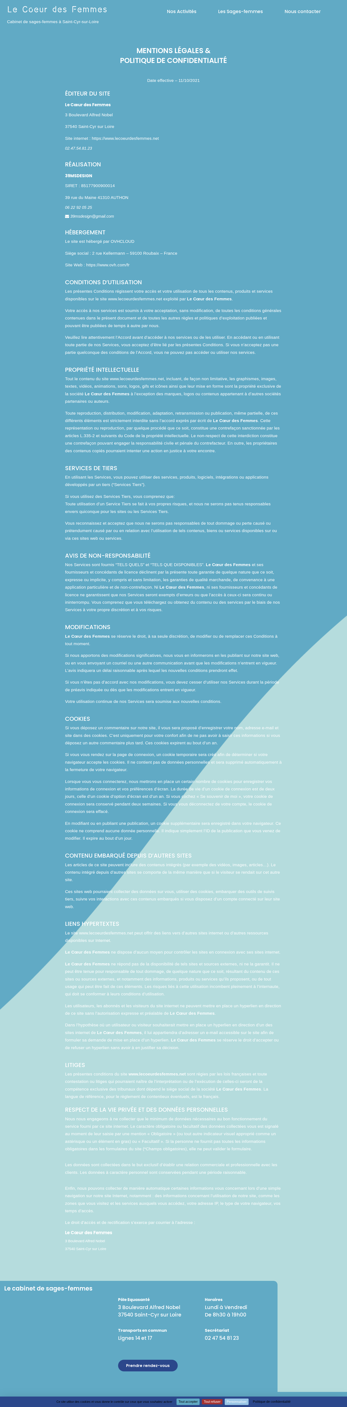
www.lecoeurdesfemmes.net (135, 299)
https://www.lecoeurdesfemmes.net (125, 138)
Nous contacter (303, 11)
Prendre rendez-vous (148, 1365)
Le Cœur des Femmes (107, 393)
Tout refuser (212, 1401)
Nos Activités (181, 11)
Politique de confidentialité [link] (272, 1401)
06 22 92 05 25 (78, 207)
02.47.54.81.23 (78, 148)
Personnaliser (237, 1401)
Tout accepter (188, 1401)
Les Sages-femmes (240, 11)
